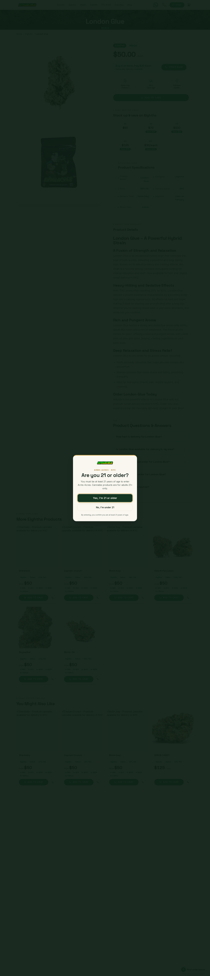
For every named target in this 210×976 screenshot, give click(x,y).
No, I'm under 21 (105, 507)
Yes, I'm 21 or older (105, 498)
